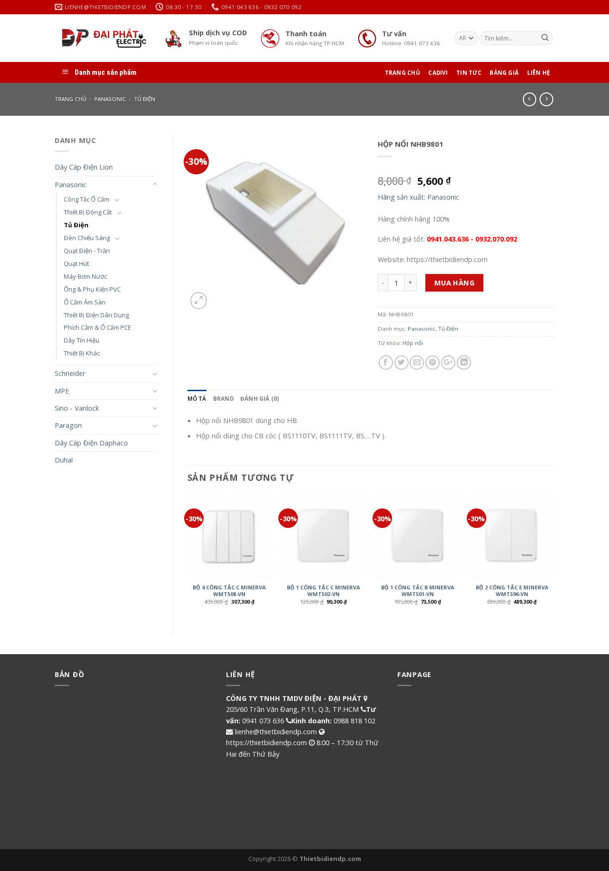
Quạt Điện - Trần (87, 250)
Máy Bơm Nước (85, 276)
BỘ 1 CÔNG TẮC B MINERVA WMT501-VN (417, 591)
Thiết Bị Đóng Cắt (88, 212)
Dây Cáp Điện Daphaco (91, 442)
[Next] (554, 556)
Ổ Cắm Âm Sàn (85, 302)
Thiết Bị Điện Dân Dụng (96, 315)
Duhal (64, 460)
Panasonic (110, 98)
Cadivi (438, 72)
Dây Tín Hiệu (81, 340)
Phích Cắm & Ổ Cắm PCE (97, 327)
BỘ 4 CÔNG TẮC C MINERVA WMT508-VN (229, 591)
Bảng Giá (504, 72)
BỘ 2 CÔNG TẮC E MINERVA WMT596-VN (512, 591)
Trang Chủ (402, 72)
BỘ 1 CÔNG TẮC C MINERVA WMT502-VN (323, 591)
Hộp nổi (413, 342)
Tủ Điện (144, 98)
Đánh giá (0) (259, 398)
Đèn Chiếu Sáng (87, 237)
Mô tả (196, 398)
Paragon (68, 425)
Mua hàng (454, 282)
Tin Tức (468, 72)
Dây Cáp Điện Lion (84, 167)
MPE (62, 390)
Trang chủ (70, 98)
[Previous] (188, 556)
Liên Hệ (538, 72)
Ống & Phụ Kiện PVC (92, 289)
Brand (223, 398)
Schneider (70, 373)
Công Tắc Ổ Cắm (86, 199)
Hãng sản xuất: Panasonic (418, 197)
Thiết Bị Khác (82, 353)
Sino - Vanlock (77, 408)
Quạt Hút (76, 263)
